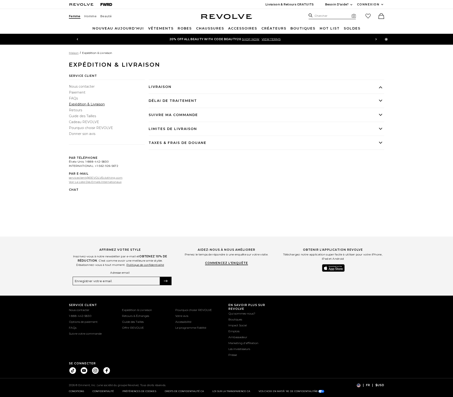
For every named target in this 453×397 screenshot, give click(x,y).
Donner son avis (82, 134)
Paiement (77, 92)
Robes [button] (185, 28)
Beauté (106, 16)
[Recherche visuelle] (354, 16)
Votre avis (181, 316)
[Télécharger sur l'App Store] (333, 268)
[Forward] (106, 4)
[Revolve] (81, 4)
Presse (232, 355)
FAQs (73, 98)
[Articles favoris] (368, 16)
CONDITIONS (76, 391)
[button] (381, 16)
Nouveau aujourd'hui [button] (118, 28)
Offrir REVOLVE (133, 327)
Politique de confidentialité (145, 265)
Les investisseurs (239, 349)
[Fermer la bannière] (386, 39)
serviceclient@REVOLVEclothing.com (95, 177)
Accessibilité (183, 322)
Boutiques (302, 28)
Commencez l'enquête (226, 263)
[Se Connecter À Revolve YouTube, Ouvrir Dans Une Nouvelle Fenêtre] (84, 370)
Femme (74, 16)
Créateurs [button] (273, 28)
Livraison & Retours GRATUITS (289, 4)
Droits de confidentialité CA (184, 391)
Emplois (233, 331)
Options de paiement (83, 322)
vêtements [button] (161, 28)
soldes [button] (352, 28)
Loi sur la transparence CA (231, 391)
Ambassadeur (237, 337)
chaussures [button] (210, 28)
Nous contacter (82, 86)
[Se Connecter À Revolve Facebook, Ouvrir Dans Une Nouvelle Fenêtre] (106, 370)
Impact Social (237, 325)
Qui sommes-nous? (241, 313)
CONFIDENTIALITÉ (103, 391)
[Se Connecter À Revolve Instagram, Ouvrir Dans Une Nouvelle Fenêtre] (95, 370)
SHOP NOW (250, 39)
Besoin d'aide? (339, 5)
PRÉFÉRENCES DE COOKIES (139, 391)
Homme (90, 16)
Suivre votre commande (85, 333)
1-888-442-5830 (80, 316)
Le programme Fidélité (190, 327)
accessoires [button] (242, 28)
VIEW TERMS (271, 39)
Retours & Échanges (135, 316)
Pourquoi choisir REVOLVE (91, 128)
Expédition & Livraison (87, 104)
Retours (75, 110)
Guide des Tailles (82, 116)
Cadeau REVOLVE (84, 122)
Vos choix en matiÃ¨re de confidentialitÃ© (288, 391)
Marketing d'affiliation (243, 343)
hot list (330, 28)
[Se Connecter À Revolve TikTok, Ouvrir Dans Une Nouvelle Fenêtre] (72, 370)
